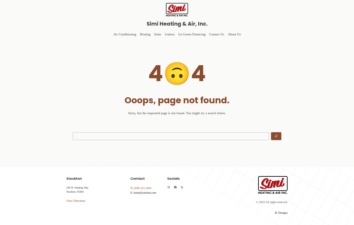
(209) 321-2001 (142, 188)
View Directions (75, 200)
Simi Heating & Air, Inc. (177, 23)
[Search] (276, 136)
